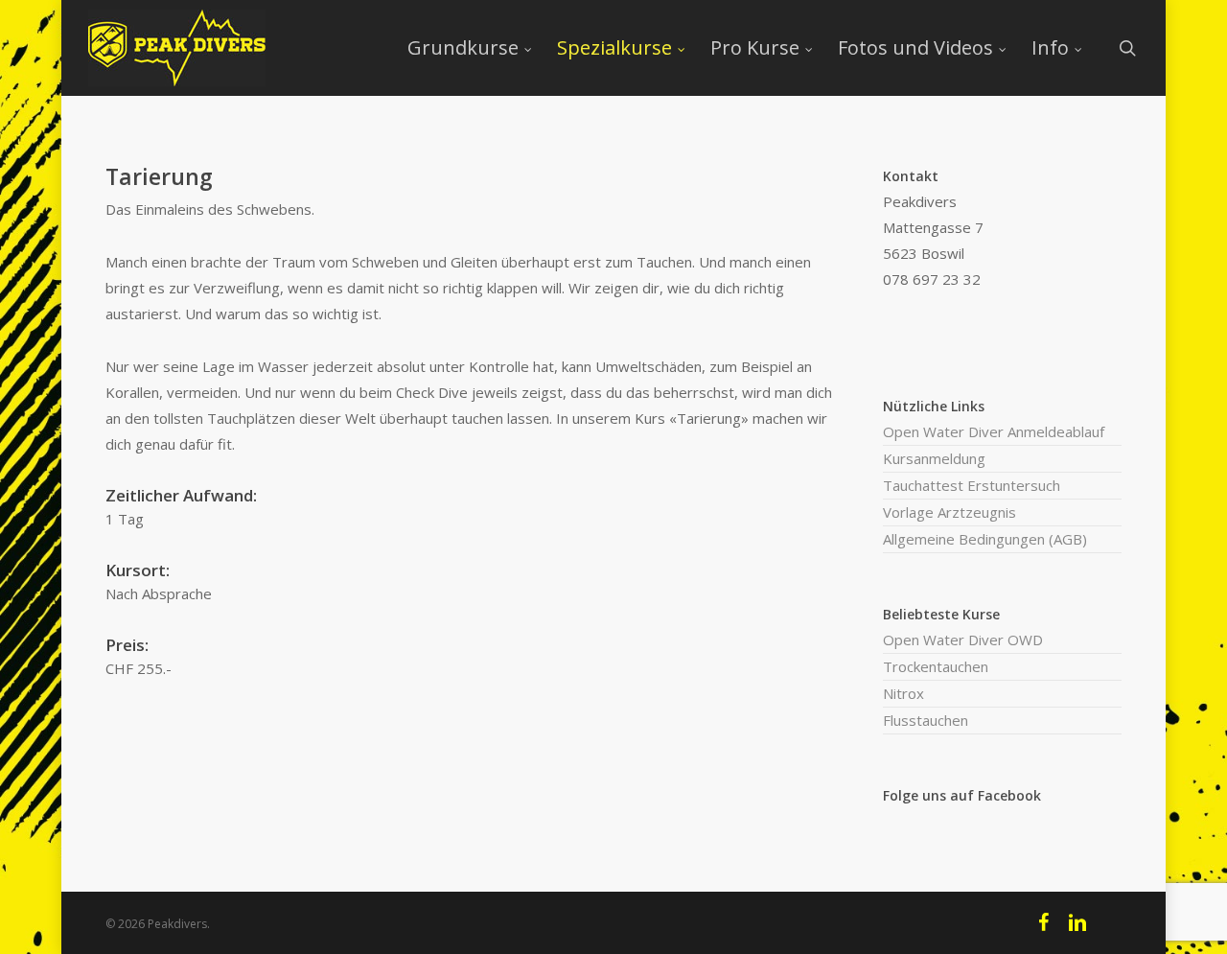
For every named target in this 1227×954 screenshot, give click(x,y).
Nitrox (903, 693)
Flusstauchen (925, 720)
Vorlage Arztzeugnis (949, 512)
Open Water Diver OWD (963, 639)
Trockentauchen (935, 666)
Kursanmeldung (934, 458)
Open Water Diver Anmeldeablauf (993, 431)
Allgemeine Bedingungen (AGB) (985, 538)
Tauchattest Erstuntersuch (971, 485)
